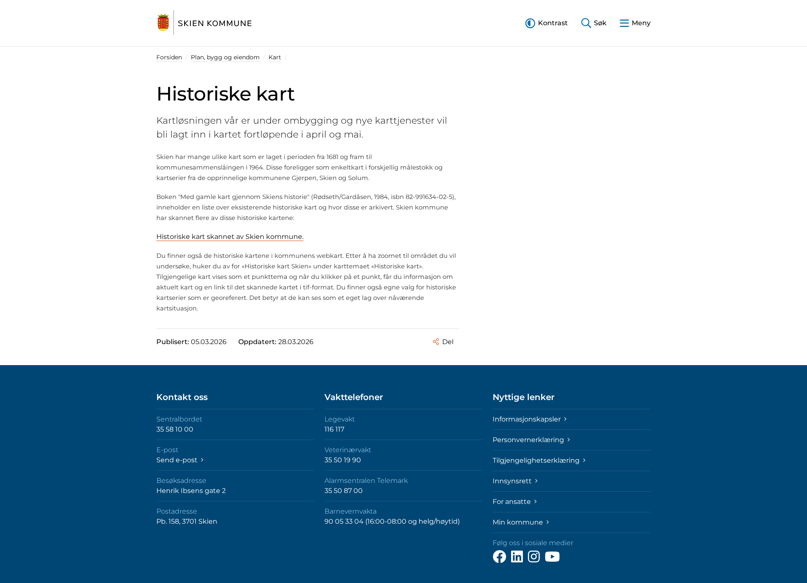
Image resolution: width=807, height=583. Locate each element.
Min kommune (519, 522)
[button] (546, 23)
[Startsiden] (204, 23)
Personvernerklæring (529, 440)
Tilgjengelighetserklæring (537, 460)
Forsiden (169, 57)
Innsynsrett (513, 481)
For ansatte (513, 502)
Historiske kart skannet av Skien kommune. (229, 237)
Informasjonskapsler (527, 419)
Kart (275, 57)
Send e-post (177, 460)
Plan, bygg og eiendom (225, 57)
